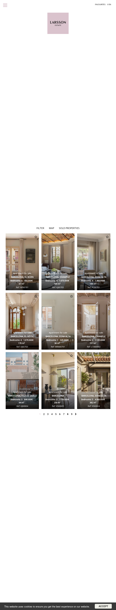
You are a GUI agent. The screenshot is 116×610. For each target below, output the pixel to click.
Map (51, 228)
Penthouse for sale (93, 394)
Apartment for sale (22, 275)
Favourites (100, 4)
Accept (103, 606)
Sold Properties (69, 228)
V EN (109, 4)
